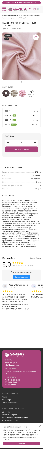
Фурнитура (6, 400)
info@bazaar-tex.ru (12, 365)
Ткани (4, 397)
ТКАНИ (11, 15)
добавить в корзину (21, 149)
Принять (21, 443)
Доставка (6, 412)
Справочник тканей (10, 420)
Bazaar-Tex (8, 258)
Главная (5, 15)
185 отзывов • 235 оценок (23, 266)
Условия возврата (9, 415)
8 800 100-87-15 (11, 363)
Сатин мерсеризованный (30, 15)
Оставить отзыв (21, 277)
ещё (27, 309)
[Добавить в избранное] (36, 37)
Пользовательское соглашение (15, 418)
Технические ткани (10, 403)
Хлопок (17, 15)
